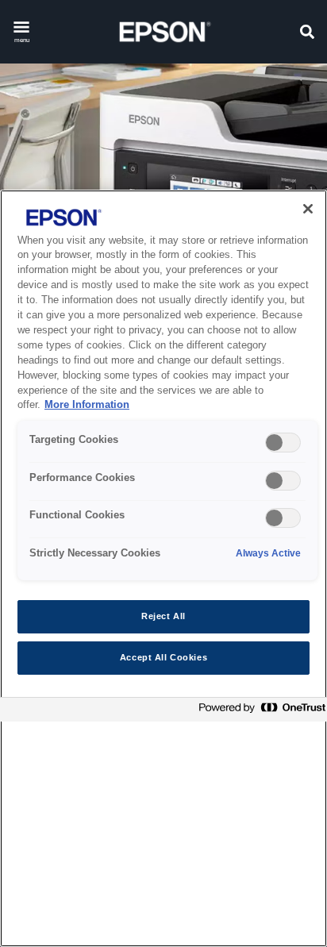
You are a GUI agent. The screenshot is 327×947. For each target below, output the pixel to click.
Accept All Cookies (163, 657)
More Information (86, 404)
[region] (163, 568)
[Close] (307, 208)
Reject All (163, 616)
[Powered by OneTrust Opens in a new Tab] (258, 712)
